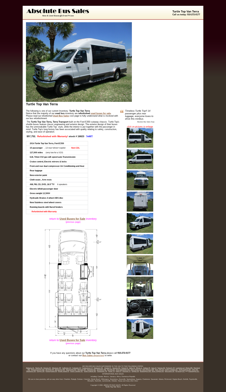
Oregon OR (41, 371)
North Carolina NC (171, 369)
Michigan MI (49, 369)
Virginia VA (135, 371)
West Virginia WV (157, 371)
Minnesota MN (59, 369)
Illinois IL (139, 368)
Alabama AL (30, 368)
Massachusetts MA (38, 369)
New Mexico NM (148, 369)
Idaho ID (132, 368)
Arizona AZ (47, 368)
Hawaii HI (124, 368)
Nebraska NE (101, 369)
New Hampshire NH (123, 369)
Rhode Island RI (63, 371)
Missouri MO (81, 369)
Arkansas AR (56, 368)
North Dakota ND (185, 369)
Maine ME (189, 368)
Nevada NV (111, 369)
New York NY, (160, 369)
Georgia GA (116, 368)
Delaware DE (98, 368)
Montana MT (91, 369)
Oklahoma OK (31, 371)
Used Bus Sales (61, 116)
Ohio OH (195, 369)
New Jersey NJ (136, 369)
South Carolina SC (76, 371)
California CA (66, 368)
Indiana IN (146, 368)
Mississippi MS (71, 369)
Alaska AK (38, 368)
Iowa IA (154, 368)
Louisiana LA (180, 368)
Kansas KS (161, 368)
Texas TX (111, 371)
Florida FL (107, 368)
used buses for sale (101, 113)
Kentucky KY (170, 368)
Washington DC (193, 371)
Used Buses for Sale (72, 218)
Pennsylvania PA (51, 371)
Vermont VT (126, 371)
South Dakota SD (90, 371)
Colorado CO (76, 368)
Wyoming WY (180, 371)
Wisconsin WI (169, 371)
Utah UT (118, 371)
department (93, 355)
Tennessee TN (102, 371)
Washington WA (145, 371)
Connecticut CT (87, 368)
